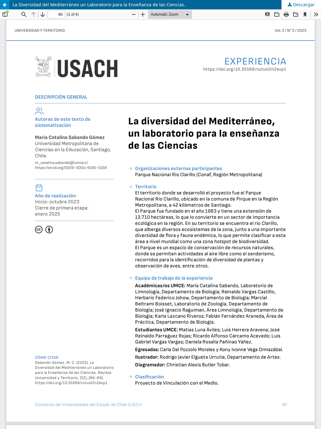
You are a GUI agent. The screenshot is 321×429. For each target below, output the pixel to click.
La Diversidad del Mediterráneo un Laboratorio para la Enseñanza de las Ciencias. (99, 5)
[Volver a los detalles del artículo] (4, 4)
